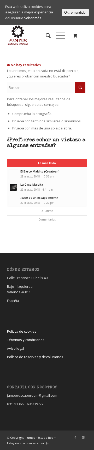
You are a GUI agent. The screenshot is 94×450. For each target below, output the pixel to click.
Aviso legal (15, 348)
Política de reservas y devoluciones (35, 356)
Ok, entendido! (75, 12)
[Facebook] (75, 437)
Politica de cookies (21, 331)
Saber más (32, 17)
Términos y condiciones (25, 339)
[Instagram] (83, 437)
